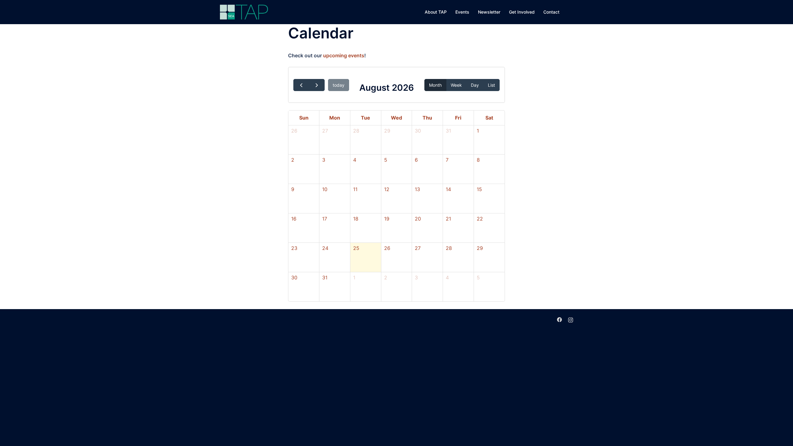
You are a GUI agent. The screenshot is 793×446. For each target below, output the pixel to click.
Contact (551, 12)
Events (462, 12)
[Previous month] (301, 85)
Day (475, 85)
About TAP (436, 12)
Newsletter (489, 12)
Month (435, 85)
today (338, 85)
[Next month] (317, 85)
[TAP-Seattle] (244, 11)
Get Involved (522, 12)
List (491, 85)
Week (456, 85)
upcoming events (343, 55)
